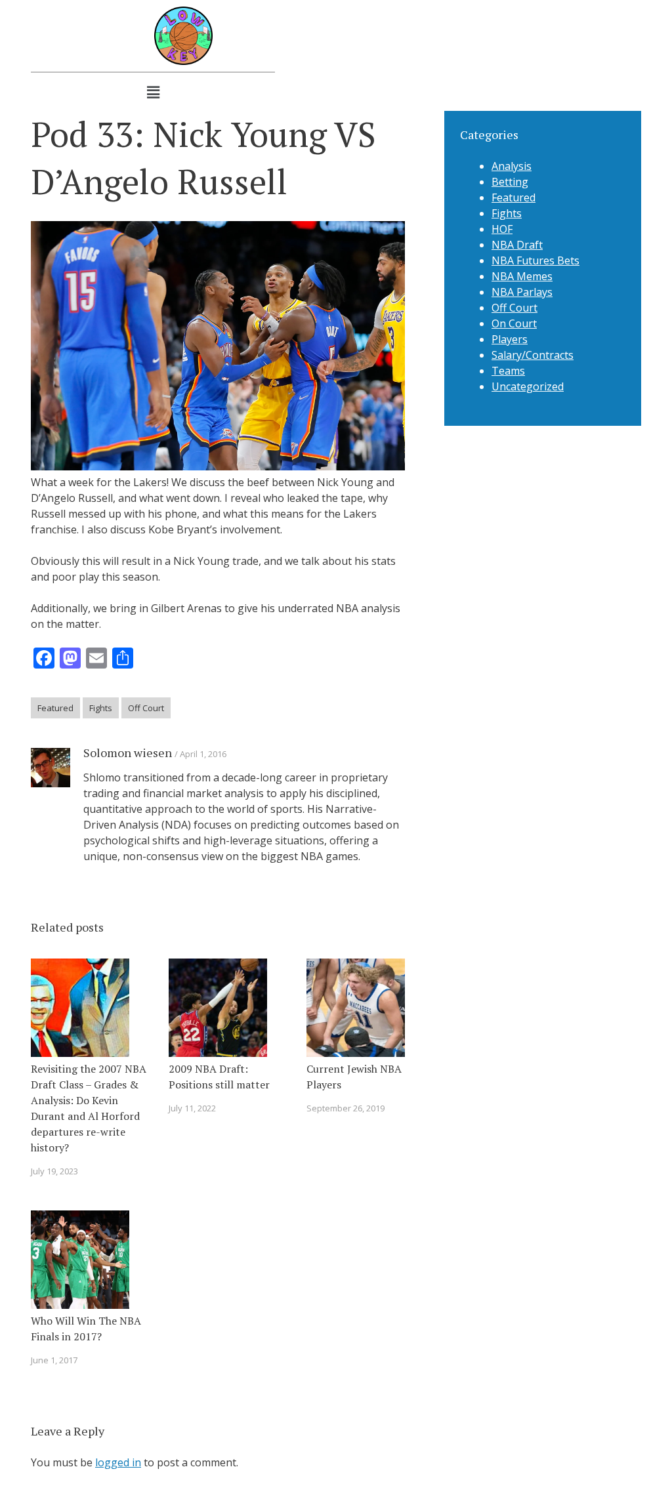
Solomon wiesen (127, 752)
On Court (514, 323)
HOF (502, 229)
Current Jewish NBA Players (354, 1077)
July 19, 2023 (54, 1171)
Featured (55, 708)
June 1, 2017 (54, 1360)
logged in (118, 1462)
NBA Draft (517, 244)
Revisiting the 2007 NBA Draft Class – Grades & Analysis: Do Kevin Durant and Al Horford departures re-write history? (88, 1108)
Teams (508, 370)
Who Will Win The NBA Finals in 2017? (86, 1328)
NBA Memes (522, 276)
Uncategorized (528, 386)
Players (510, 339)
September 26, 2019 (345, 1108)
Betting (510, 182)
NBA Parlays (522, 292)
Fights (100, 708)
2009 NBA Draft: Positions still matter (219, 1077)
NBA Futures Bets (535, 260)
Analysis (512, 166)
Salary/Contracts (533, 355)
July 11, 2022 (192, 1108)
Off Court (146, 708)
